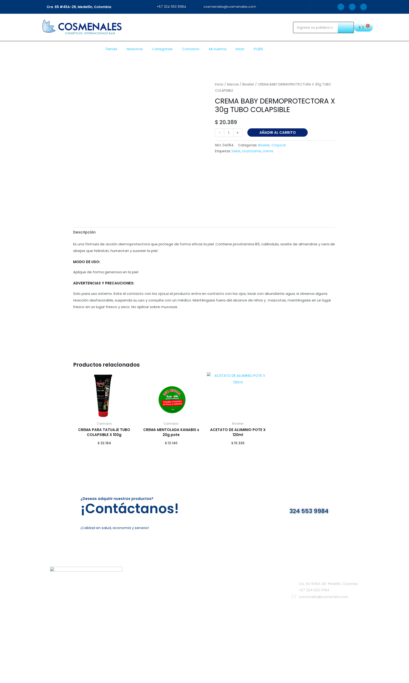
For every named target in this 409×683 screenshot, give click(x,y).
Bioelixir (248, 84)
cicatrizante (251, 151)
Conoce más (143, 592)
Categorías (162, 48)
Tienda (111, 48)
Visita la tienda (145, 586)
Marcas (233, 84)
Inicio (240, 48)
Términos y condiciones (219, 586)
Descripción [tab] (84, 232)
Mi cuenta (217, 48)
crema (268, 151)
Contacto (191, 48)
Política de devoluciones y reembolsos (233, 592)
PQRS (258, 48)
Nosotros (135, 48)
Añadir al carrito (277, 132)
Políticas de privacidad (219, 581)
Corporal (278, 145)
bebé (236, 151)
